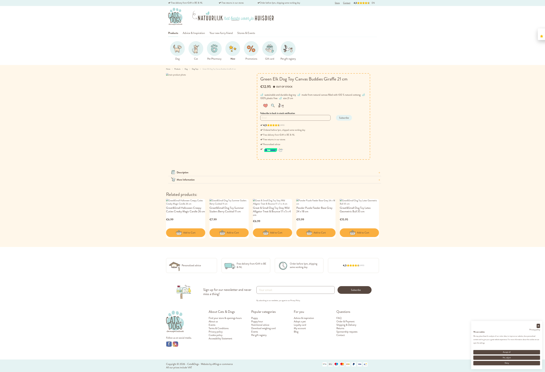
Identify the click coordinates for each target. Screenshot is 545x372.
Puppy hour (257, 321)
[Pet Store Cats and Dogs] (175, 16)
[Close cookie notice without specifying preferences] (538, 326)
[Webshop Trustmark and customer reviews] (273, 149)
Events (212, 325)
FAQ (339, 318)
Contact (340, 335)
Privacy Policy (295, 300)
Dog (186, 69)
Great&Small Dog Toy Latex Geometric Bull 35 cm (355, 209)
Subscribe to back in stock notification (277, 113)
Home (168, 69)
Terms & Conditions (219, 328)
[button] (266, 105)
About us (213, 321)
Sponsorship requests (346, 332)
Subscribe (356, 290)
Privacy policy (216, 332)
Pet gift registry (259, 335)
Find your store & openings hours (225, 318)
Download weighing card (263, 328)
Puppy (254, 318)
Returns (340, 328)
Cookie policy (215, 335)
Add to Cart (189, 232)
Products (177, 69)
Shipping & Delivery (346, 325)
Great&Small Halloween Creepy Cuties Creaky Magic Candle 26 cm (185, 209)
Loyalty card (300, 325)
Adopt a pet (300, 321)
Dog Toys (195, 69)
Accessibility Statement (220, 338)
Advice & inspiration (304, 318)
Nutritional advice (260, 325)
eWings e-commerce (222, 364)
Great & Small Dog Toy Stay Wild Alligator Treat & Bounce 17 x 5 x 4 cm (272, 211)
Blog (296, 332)
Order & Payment (345, 321)
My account (300, 328)
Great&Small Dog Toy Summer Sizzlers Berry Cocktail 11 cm (226, 209)
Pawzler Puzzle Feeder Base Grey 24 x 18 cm (314, 209)
